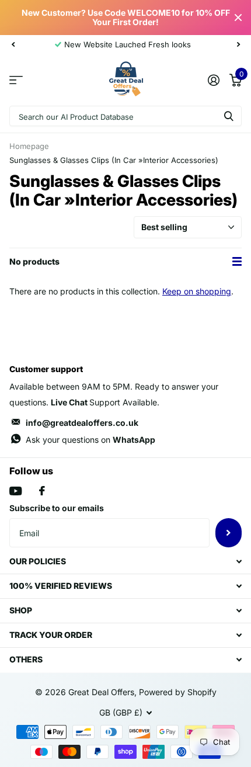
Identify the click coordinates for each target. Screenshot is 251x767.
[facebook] (42, 490)
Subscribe (228, 532)
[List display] (237, 261)
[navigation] (13, 44)
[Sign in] (213, 80)
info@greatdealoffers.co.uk (82, 423)
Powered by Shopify (178, 692)
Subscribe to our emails (56, 508)
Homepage (29, 146)
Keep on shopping (196, 291)
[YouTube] (15, 491)
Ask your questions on (90, 440)
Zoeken (229, 116)
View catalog (16, 80)
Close (238, 17)
